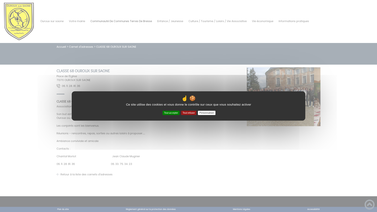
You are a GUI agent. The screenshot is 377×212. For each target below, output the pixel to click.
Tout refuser (189, 113)
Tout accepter (171, 113)
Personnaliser (206, 113)
